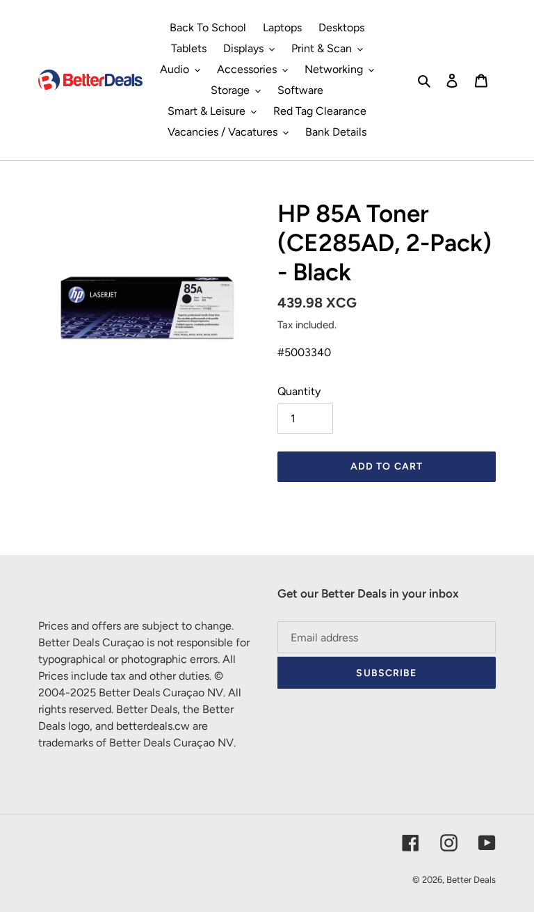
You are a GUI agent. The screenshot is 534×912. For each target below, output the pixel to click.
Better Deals (471, 879)
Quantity (299, 391)
